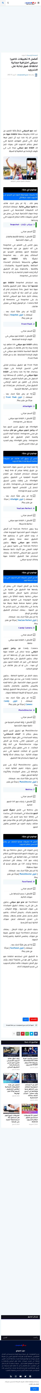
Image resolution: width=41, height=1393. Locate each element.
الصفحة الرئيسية (32, 55)
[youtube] (20, 1376)
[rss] (11, 1376)
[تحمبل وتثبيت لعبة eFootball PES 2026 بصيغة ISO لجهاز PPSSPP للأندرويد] (30, 1052)
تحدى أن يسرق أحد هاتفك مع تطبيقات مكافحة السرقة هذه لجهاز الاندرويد (20, 460)
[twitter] (25, 1376)
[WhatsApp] (27, 1034)
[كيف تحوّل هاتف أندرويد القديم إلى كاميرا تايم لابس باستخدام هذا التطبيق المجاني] (11, 1052)
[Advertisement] (20, 29)
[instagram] (16, 1376)
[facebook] (30, 1376)
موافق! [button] (34, 1389)
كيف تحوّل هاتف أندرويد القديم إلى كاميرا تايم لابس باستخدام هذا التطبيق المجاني (13, 1063)
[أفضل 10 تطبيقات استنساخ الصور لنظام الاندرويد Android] (30, 1109)
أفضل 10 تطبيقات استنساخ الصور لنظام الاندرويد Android (31, 1119)
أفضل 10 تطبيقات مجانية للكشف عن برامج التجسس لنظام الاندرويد (20, 843)
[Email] (18, 1034)
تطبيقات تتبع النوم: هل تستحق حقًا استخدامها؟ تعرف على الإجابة (12, 1119)
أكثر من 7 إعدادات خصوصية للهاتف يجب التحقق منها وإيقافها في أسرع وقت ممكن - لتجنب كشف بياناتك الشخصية (30, 1091)
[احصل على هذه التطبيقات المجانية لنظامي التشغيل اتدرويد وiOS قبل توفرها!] (11, 1078)
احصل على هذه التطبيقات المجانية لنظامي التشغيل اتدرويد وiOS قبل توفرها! (12, 1089)
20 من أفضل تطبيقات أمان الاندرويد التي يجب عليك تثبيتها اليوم (20, 579)
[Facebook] (36, 1034)
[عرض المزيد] (14, 1034)
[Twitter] (31, 1034)
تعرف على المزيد (34, 1384)
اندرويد (24, 55)
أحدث (35, 1337)
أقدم (5, 1337)
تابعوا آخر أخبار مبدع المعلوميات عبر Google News (20, 1025)
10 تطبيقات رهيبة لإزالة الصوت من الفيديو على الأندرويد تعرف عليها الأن (20, 196)
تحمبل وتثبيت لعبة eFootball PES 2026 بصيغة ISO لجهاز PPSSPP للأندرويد (30, 1062)
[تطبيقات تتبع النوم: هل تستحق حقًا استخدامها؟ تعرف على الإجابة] (11, 1109)
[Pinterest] (23, 1034)
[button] (38, 3)
